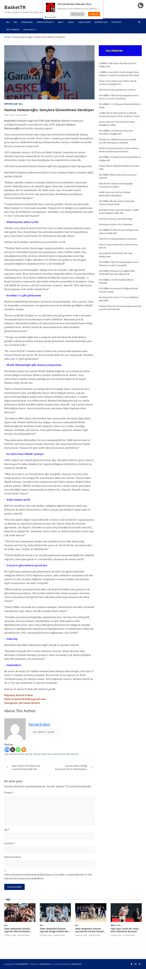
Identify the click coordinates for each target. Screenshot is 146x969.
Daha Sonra (77, 14)
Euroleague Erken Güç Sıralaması (115, 224)
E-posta (9, 843)
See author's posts (43, 731)
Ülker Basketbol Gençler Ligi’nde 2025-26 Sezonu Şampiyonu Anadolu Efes (17, 931)
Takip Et (94, 14)
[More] (23, 749)
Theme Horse (45, 964)
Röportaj (74, 754)
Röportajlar (101, 22)
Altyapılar (116, 22)
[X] (12, 749)
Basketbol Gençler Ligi (18, 754)
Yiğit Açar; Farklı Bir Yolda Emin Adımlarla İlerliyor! (125, 930)
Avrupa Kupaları (44, 22)
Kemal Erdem (22, 115)
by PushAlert (51, 17)
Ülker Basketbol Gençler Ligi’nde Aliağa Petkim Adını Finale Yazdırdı (55, 931)
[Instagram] (135, 964)
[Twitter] (139, 964)
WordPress (77, 964)
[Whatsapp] (18, 749)
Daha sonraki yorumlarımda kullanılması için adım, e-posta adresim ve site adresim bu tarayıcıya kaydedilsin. (48, 876)
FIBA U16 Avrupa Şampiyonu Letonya (117, 89)
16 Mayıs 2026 (45, 935)
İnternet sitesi (12, 857)
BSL (8, 22)
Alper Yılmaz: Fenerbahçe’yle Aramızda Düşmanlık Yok (26, 767)
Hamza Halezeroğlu (62, 754)
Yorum (9, 792)
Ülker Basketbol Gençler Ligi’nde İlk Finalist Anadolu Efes (90, 931)
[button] (140, 5)
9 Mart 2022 (9, 115)
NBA (60, 22)
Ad (6, 829)
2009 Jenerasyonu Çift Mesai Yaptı (116, 219)
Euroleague (27, 22)
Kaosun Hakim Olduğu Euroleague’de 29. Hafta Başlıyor (71, 767)
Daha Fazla (29, 29)
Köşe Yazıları (84, 22)
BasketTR (15, 7)
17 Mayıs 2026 (10, 935)
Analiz (71, 22)
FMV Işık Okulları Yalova (43, 754)
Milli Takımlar (12, 29)
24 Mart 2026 (116, 935)
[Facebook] (7, 749)
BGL (15, 22)
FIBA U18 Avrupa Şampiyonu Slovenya (118, 239)
